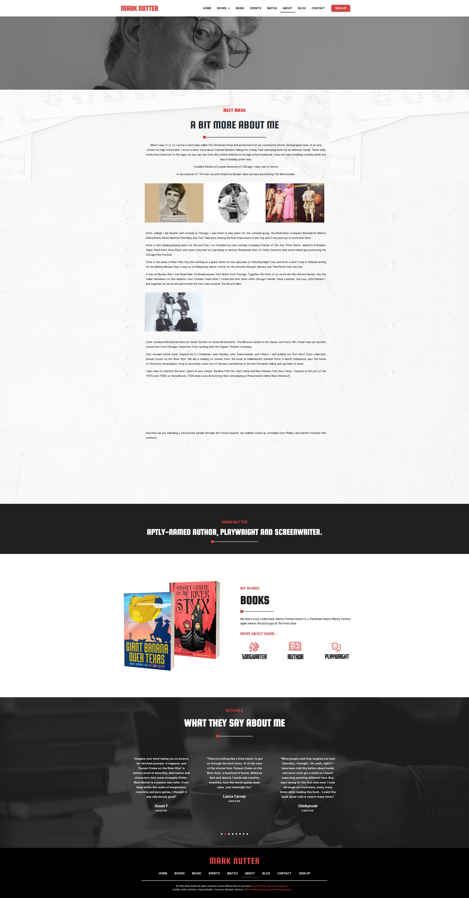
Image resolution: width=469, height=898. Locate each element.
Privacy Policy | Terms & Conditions (269, 886)
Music (240, 8)
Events (255, 8)
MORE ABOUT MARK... (258, 634)
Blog (302, 8)
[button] (127, 786)
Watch (272, 8)
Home (207, 8)
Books (221, 8)
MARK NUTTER (139, 8)
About (287, 8)
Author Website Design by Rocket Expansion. (268, 889)
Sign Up (304, 873)
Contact (318, 8)
